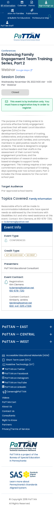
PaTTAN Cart (9, 402)
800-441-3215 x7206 (20, 306)
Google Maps (23, 70)
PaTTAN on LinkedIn (15, 387)
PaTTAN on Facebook (16, 373)
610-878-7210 (16, 290)
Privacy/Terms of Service (16, 429)
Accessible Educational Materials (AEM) (27, 355)
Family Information (40, 198)
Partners (7, 424)
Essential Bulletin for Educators (15, 18)
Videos (5, 397)
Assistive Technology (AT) (19, 364)
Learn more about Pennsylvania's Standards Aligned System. (23, 484)
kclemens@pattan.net (16, 221)
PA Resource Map (40, 18)
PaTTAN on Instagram (16, 378)
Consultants (8, 415)
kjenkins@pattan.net (20, 302)
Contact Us (8, 411)
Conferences (8, 50)
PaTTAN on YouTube (15, 382)
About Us (7, 406)
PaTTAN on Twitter (14, 369)
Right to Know (9, 420)
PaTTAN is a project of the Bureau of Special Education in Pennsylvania (25, 457)
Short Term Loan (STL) (18, 359)
